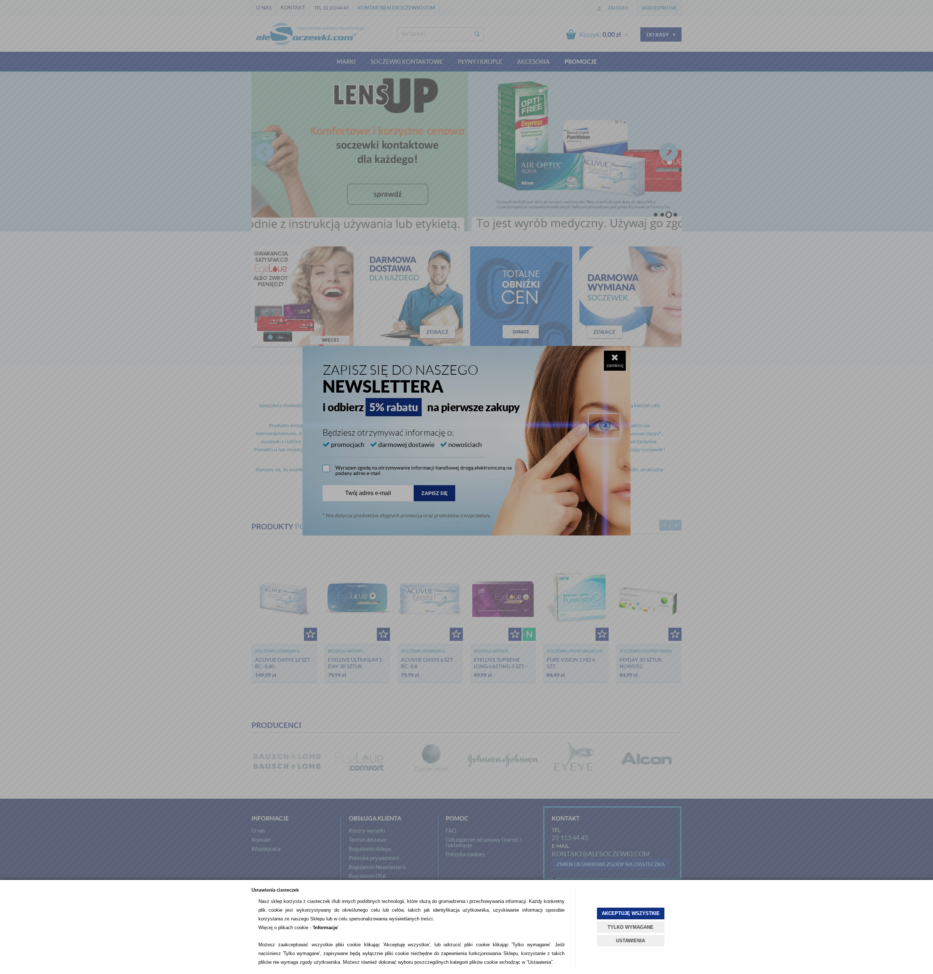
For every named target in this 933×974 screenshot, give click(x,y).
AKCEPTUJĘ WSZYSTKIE (631, 913)
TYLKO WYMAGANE (630, 927)
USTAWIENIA (630, 940)
